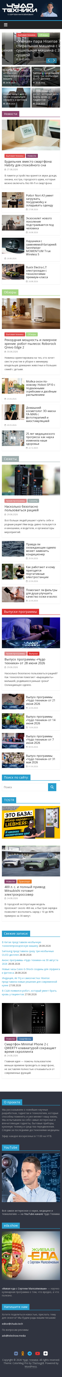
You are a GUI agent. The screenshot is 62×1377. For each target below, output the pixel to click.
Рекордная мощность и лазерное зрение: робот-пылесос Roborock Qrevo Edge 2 (30, 343)
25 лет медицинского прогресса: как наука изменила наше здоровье (40, 439)
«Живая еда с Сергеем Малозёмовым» (24, 1288)
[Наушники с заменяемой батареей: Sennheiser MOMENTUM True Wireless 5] (13, 240)
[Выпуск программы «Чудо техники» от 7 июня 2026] (13, 735)
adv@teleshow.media (14, 1335)
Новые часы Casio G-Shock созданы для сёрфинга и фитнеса (15, 97)
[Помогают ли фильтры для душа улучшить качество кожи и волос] (13, 589)
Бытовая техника (15, 34)
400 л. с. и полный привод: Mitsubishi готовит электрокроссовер (25, 890)
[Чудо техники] (31, 4)
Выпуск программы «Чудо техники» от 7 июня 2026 (40, 739)
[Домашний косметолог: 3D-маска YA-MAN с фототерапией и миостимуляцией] (13, 406)
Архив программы (15, 500)
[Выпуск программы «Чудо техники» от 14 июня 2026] (13, 715)
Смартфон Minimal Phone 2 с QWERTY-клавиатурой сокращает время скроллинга (30, 1048)
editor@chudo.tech (12, 1323)
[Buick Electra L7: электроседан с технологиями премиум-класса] (13, 266)
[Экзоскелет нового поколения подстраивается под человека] (13, 217)
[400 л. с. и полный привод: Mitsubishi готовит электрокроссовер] (31, 847)
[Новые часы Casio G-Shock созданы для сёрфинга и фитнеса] (16, 90)
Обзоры (32, 34)
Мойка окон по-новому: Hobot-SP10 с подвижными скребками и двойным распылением (41, 388)
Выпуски (33, 653)
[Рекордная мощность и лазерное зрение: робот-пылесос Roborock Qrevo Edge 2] (31, 300)
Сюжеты (33, 500)
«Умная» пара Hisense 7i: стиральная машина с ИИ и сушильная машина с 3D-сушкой (30, 48)
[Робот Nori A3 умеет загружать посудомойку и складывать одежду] (13, 194)
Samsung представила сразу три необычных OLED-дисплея (46, 75)
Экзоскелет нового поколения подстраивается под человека (40, 223)
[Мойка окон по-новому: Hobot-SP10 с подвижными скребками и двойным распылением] (13, 380)
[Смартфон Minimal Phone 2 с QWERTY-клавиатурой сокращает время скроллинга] (31, 1004)
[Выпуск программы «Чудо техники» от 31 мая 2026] (13, 754)
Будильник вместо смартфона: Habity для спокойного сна (28, 163)
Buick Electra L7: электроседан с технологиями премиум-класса (37, 272)
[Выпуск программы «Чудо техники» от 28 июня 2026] (31, 619)
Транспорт (24, 881)
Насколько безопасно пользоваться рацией (21, 508)
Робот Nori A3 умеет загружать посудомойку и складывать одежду (40, 200)
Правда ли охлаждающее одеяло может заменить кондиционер (41, 549)
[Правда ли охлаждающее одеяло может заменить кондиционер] (13, 543)
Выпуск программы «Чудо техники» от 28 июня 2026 (24, 661)
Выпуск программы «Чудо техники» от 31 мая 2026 (40, 759)
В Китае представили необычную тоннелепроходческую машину (16, 74)
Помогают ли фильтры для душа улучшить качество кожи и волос (41, 593)
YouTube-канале (33, 1214)
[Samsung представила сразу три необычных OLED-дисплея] (46, 69)
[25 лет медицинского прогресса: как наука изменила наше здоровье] (13, 432)
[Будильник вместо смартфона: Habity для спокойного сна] (31, 122)
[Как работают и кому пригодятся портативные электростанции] (13, 566)
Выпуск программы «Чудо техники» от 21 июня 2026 (40, 700)
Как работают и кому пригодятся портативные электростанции (40, 572)
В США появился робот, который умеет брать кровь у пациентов (46, 95)
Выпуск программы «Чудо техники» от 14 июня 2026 (40, 720)
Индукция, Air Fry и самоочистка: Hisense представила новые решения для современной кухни (29, 981)
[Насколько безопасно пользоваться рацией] (31, 467)
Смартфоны (25, 1038)
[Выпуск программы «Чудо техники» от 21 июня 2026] (13, 696)
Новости (32, 155)
